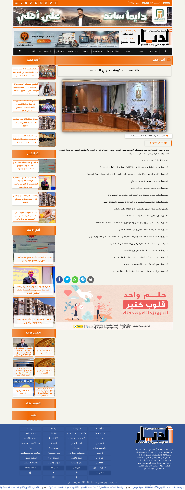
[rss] (31, 3)
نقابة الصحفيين (30, 463)
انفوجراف (99, 458)
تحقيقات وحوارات (46, 52)
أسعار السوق (30, 458)
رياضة (141, 52)
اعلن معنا (53, 468)
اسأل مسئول (99, 468)
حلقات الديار (72, 52)
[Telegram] (82, 279)
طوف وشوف (53, 463)
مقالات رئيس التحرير (100, 52)
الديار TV (53, 443)
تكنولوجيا (31, 52)
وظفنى (99, 463)
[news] (41, 3)
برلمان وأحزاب (99, 448)
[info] (21, 3)
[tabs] (16, 3)
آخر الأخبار (33, 153)
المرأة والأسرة (30, 438)
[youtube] (46, 3)
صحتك (76, 448)
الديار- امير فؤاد (155, 143)
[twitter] (51, 3)
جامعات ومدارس (77, 453)
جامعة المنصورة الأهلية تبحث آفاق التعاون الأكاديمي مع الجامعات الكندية (103, 488)
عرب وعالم (60, 52)
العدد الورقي (76, 443)
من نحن (76, 468)
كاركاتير (99, 453)
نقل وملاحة (76, 463)
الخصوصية (30, 468)
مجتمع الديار (53, 458)
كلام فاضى (76, 458)
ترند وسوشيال (53, 453)
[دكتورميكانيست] (66, 39)
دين (30, 448)
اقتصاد (85, 52)
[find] (26, 3)
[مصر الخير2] (114, 307)
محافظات (53, 448)
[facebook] (55, 3)
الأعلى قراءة (33, 333)
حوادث (128, 52)
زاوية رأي (100, 443)
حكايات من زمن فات (30, 443)
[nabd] (36, 3)
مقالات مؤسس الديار (30, 453)
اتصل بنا (100, 473)
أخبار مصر (153, 52)
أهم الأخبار (33, 230)
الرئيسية (100, 429)
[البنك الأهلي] (92, 16)
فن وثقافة (116, 52)
